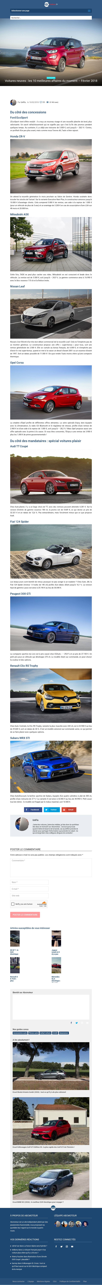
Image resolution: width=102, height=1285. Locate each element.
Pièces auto (33, 1033)
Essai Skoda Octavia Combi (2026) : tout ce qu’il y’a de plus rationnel (39, 1092)
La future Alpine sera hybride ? (35, 1246)
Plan (85, 1281)
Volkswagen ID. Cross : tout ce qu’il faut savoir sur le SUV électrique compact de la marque (29, 1266)
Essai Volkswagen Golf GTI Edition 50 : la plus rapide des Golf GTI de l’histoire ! (44, 1147)
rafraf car (15, 1246)
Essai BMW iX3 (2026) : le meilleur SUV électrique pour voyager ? (38, 1202)
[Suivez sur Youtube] (87, 1023)
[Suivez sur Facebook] (71, 1023)
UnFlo (23, 102)
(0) (44, 102)
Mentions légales (43, 1281)
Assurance (64, 1033)
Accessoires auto (20, 1033)
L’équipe (31, 1281)
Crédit (55, 1033)
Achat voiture (45, 1033)
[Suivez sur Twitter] (77, 1023)
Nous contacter (19, 1281)
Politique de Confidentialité (70, 1281)
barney (14, 1263)
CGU (54, 1281)
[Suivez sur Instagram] (82, 1023)
